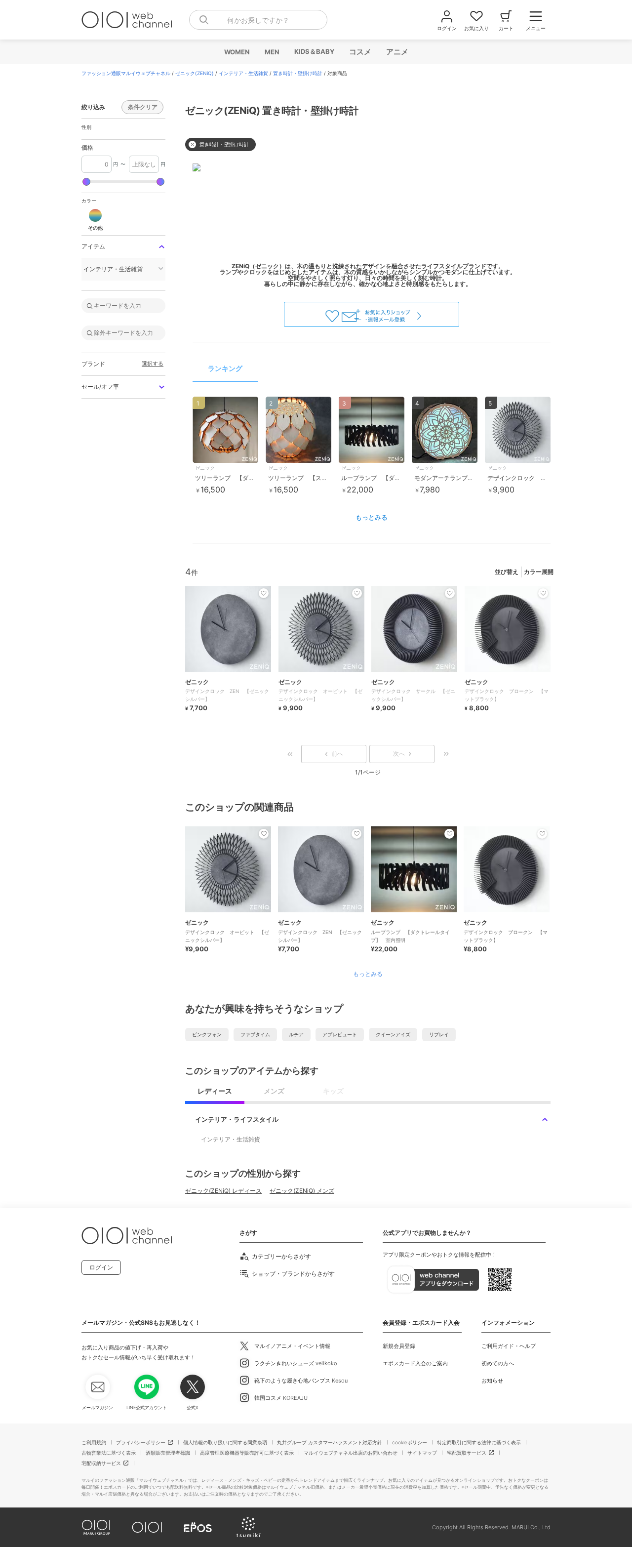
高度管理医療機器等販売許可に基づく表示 (247, 1453)
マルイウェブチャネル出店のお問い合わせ (350, 1453)
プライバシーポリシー (140, 1442)
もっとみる (372, 517)
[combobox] (258, 20)
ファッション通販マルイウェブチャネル (125, 73)
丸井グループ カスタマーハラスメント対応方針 (329, 1442)
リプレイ (439, 1034)
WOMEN (236, 52)
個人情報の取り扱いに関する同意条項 (225, 1442)
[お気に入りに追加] (264, 834)
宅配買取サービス (466, 1453)
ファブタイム (255, 1034)
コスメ (360, 51)
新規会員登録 (399, 1346)
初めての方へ (497, 1363)
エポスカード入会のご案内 (415, 1363)
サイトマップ (422, 1453)
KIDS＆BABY (314, 51)
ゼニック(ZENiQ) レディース (223, 1190)
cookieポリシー (409, 1442)
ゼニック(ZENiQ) (194, 73)
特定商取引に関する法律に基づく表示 (479, 1442)
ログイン (101, 1267)
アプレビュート (339, 1034)
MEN (271, 52)
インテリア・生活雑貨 (243, 73)
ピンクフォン (207, 1034)
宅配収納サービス (101, 1463)
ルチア (296, 1034)
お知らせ (492, 1380)
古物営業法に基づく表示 (108, 1453)
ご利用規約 (93, 1442)
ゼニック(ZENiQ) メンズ (302, 1190)
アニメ (397, 51)
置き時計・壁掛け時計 (297, 73)
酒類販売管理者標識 (168, 1453)
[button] (95, 219)
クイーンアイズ (393, 1034)
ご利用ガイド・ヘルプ (508, 1346)
